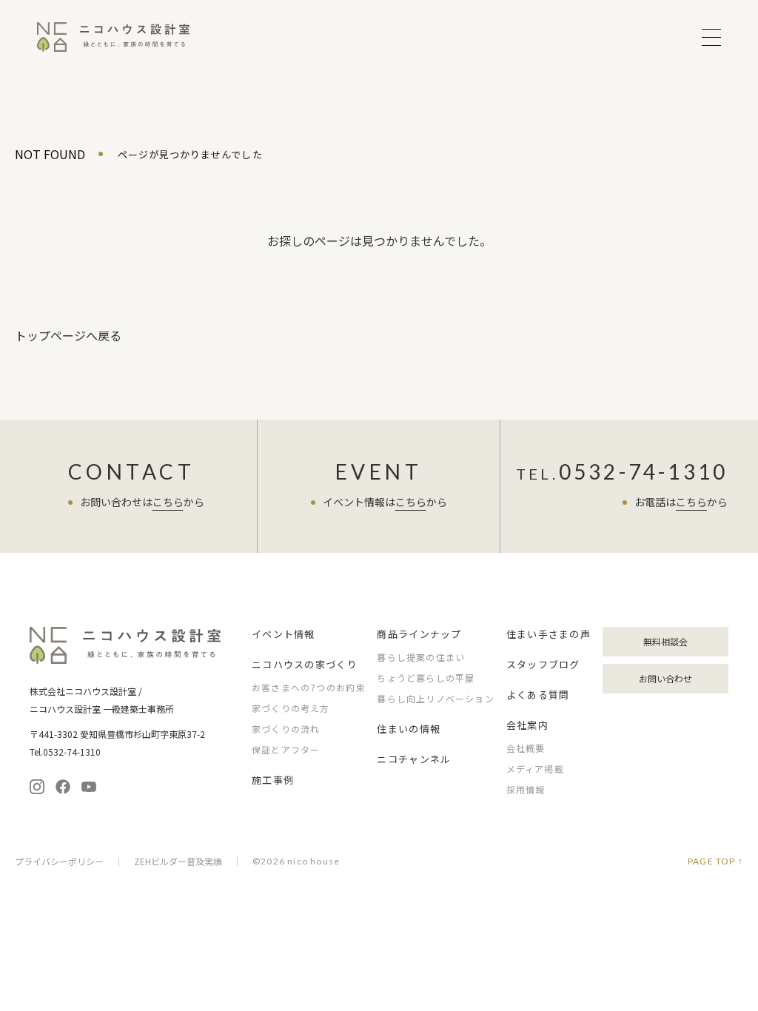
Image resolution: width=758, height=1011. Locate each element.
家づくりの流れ (286, 728)
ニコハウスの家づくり (305, 664)
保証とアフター (286, 749)
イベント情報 (283, 634)
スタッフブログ (543, 664)
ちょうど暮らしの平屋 (425, 677)
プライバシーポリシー (59, 861)
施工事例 (273, 780)
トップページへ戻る (68, 335)
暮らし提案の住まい (421, 657)
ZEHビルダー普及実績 (178, 861)
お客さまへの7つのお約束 (308, 687)
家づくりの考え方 (291, 708)
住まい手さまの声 (548, 634)
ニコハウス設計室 (126, 645)
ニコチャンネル (414, 759)
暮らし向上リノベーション (435, 698)
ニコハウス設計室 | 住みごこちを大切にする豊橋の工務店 (113, 37)
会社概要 (526, 748)
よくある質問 (538, 695)
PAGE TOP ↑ (715, 861)
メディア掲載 (535, 768)
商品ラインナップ (419, 634)
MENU (711, 37)
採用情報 (526, 789)
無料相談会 (665, 641)
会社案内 (527, 725)
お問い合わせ (665, 678)
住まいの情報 (408, 729)
